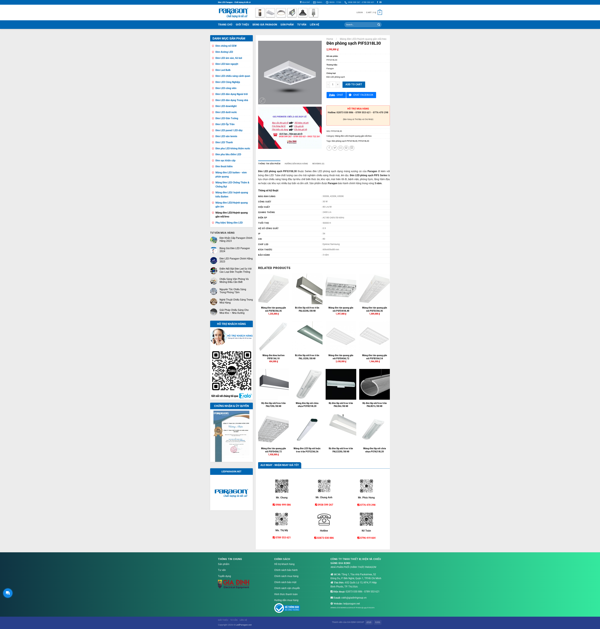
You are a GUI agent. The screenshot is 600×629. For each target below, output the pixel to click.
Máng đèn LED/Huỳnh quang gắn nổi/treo (231, 214)
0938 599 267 (325, 504)
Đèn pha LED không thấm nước (232, 148)
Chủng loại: (331, 73)
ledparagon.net (351, 603)
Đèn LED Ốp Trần (225, 124)
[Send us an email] (380, 2)
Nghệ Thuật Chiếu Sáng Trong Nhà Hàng (236, 301)
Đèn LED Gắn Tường (226, 118)
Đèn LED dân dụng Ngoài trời (231, 94)
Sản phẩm (287, 24)
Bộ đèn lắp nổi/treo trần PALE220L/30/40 (341, 450)
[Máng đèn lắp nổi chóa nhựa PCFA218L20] (374, 429)
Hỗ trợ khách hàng (284, 564)
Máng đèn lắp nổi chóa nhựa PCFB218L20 (307, 405)
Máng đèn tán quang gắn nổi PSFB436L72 (340, 357)
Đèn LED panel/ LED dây (228, 130)
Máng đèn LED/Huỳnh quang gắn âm (231, 204)
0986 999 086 (283, 504)
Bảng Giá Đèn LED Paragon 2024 (235, 250)
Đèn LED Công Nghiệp (227, 82)
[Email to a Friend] (340, 148)
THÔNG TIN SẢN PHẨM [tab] (269, 163)
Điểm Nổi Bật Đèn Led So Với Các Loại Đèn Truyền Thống (236, 270)
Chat (340, 95)
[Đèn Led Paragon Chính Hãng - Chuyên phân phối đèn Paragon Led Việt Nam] (233, 12)
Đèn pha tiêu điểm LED (228, 154)
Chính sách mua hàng (286, 576)
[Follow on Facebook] (377, 2)
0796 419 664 (367, 537)
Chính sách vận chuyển (287, 588)
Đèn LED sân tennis (226, 136)
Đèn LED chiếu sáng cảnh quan (232, 76)
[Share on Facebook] (329, 148)
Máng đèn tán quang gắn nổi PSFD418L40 (340, 309)
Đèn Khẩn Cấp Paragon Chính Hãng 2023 (236, 239)
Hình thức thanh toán (286, 594)
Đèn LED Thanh (224, 142)
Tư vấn (222, 570)
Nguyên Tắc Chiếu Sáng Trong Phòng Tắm (233, 291)
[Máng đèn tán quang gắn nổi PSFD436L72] (273, 429)
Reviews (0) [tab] (318, 163)
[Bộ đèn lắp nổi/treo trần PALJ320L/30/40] (307, 336)
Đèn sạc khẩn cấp (225, 160)
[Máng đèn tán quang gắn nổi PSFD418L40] (341, 289)
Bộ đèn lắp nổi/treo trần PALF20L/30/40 (273, 405)
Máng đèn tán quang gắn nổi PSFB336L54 (374, 357)
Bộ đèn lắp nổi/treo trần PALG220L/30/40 (307, 309)
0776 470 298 (367, 504)
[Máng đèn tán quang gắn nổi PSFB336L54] (374, 336)
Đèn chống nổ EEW (226, 45)
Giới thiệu (242, 24)
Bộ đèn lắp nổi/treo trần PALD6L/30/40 (341, 405)
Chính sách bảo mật (285, 582)
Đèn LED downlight (226, 106)
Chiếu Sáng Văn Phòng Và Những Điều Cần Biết (234, 280)
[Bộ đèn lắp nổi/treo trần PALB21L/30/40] (374, 384)
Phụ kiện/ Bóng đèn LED (229, 222)
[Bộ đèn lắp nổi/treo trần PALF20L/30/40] (273, 384)
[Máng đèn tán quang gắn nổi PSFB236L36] (273, 289)
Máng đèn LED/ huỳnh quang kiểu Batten (231, 194)
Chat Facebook (363, 95)
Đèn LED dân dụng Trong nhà (231, 100)
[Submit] (378, 24)
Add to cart (353, 84)
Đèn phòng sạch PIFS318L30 (344, 141)
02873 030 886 (325, 537)
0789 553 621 (283, 537)
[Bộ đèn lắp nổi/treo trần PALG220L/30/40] (307, 289)
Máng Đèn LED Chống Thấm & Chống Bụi (232, 184)
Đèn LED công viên (225, 88)
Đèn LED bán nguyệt (226, 63)
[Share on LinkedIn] (351, 148)
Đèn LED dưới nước (226, 112)
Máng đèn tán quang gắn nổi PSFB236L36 (273, 309)
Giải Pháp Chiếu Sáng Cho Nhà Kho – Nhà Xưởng (234, 311)
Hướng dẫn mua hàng (286, 600)
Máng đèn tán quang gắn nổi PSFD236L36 (374, 309)
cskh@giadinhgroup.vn (354, 597)
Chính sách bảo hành (286, 570)
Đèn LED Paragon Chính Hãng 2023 (236, 260)
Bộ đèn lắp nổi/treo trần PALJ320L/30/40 (307, 357)
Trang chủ (225, 24)
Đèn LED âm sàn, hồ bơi (228, 58)
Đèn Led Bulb (222, 70)
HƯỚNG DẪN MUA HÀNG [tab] (296, 163)
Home (329, 38)
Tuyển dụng (224, 576)
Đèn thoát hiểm (224, 166)
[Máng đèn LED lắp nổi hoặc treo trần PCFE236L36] (307, 429)
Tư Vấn (301, 24)
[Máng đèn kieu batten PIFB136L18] (273, 336)
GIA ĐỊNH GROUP (355, 622)
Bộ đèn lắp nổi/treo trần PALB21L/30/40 (374, 405)
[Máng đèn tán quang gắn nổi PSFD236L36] (374, 289)
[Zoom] (262, 100)
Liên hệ (314, 24)
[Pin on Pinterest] (346, 148)
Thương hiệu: (332, 65)
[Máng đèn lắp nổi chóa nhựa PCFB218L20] (307, 384)
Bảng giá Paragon (264, 24)
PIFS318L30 (363, 141)
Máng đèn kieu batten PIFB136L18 (273, 357)
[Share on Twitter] (334, 148)
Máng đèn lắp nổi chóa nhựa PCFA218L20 (374, 450)
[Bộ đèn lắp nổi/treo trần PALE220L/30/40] (341, 429)
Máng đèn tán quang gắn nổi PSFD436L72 (273, 450)
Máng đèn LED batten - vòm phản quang (231, 174)
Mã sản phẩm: (332, 56)
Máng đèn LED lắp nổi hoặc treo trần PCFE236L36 (307, 450)
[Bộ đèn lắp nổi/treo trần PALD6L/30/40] (341, 384)
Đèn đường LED (224, 51)
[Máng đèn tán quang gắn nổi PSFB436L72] (341, 336)
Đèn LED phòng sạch (335, 77)
